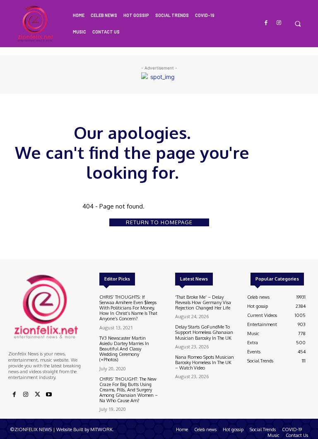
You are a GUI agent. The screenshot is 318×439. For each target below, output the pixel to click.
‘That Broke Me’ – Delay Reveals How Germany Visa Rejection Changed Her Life (203, 302)
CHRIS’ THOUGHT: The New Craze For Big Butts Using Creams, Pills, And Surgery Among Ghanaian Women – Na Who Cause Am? (128, 390)
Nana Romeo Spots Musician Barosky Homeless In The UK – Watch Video (204, 362)
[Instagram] (279, 23)
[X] (37, 395)
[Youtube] (49, 395)
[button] (298, 23)
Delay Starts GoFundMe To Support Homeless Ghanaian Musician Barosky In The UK (204, 332)
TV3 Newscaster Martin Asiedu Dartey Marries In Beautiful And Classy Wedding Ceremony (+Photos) (124, 349)
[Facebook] (266, 23)
